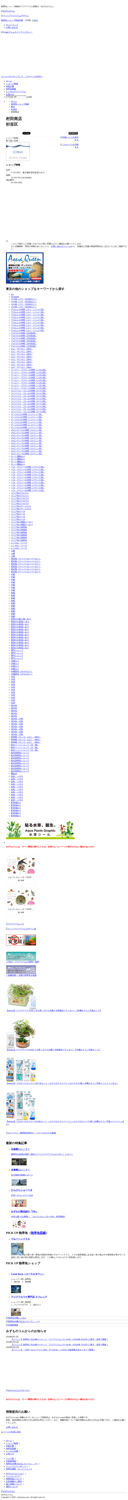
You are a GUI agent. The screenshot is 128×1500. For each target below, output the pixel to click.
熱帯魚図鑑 (11, 89)
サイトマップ (12, 25)
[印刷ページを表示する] (69, 140)
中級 (13, 574)
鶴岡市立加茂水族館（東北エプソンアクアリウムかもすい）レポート (42, 1154)
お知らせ (10, 94)
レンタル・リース (19, 543)
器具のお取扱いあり (20, 624)
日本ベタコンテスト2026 (22, 1195)
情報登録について (14, 1479)
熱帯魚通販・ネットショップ (19, 1469)
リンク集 (10, 1458)
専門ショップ (17, 650)
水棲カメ (15, 661)
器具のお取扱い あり (20, 622)
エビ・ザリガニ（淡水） (22, 349)
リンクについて (13, 1476)
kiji (12, 294)
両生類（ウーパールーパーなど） (26, 559)
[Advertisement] (64, 56)
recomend (15, 297)
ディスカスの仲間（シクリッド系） (27, 414)
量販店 (14, 774)
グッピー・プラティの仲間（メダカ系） (29, 370)
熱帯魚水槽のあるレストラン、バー (22, 1464)
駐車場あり (16, 803)
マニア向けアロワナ (20, 498)
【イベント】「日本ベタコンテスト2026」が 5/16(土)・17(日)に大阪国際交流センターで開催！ (53, 1350)
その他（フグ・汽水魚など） (24, 299)
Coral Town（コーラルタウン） (28, 1274)
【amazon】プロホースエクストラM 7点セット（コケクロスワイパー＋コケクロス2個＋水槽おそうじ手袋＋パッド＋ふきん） (62, 1083)
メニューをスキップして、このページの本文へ (22, 76)
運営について (12, 1487)
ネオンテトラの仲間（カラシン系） (27, 430)
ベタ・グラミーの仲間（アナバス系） (28, 467)
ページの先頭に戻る (12, 1432)
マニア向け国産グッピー (22, 522)
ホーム (9, 81)
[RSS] (35, 20)
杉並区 (14, 109)
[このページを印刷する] (69, 147)
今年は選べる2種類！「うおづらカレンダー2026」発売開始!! (38, 1217)
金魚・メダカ (17, 776)
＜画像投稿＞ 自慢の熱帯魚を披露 (21, 975)
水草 (13, 677)
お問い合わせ (12, 27)
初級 (13, 593)
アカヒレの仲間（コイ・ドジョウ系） (28, 309)
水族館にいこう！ (20, 1149)
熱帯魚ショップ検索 (20, 104)
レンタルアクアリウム (16, 92)
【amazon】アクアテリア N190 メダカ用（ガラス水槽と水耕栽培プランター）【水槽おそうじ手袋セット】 (54, 1010)
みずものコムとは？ (15, 1474)
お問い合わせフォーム (61, 246)
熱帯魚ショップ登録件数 (12, 20)
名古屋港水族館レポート (22, 1175)
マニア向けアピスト (20, 493)
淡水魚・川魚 (17, 719)
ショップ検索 (12, 84)
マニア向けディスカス (21, 506)
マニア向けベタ (18, 511)
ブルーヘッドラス (20, 1239)
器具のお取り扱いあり (21, 619)
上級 (13, 551)
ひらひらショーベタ (21, 1190)
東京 (13, 107)
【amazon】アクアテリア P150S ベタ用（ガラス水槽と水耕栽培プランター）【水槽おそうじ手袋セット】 (53, 1050)
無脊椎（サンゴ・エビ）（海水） (26, 737)
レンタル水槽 (12, 1451)
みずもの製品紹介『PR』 (24, 1211)
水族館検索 (11, 1461)
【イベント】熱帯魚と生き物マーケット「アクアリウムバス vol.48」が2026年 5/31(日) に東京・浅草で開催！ (59, 1345)
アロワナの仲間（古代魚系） (24, 333)
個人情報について (14, 1484)
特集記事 (10, 86)
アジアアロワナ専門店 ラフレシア (29, 1297)
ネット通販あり (18, 456)
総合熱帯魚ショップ (20, 753)
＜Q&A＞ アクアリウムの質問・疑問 (22, 962)
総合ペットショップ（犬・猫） (25, 745)
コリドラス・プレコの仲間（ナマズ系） (29, 391)
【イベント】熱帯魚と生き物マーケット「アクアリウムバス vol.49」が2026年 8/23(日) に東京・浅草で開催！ (59, 1339)
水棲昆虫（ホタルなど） (22, 671)
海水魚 (14, 705)
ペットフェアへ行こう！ (17, 1466)
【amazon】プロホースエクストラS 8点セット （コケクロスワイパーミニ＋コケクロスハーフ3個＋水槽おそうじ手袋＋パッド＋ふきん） (65, 1122)
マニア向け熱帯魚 (19, 527)
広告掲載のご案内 (14, 1481)
